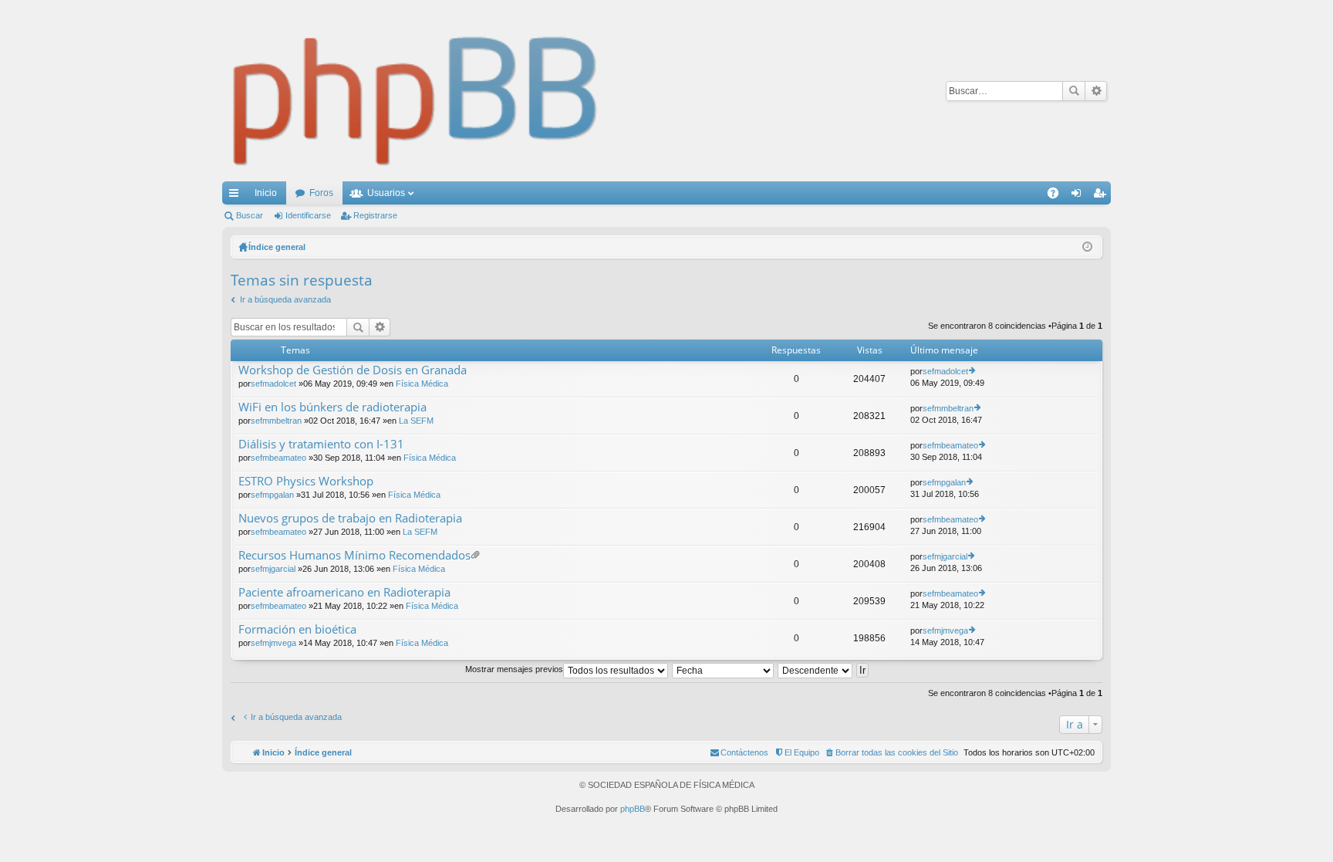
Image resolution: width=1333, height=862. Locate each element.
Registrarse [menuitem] (1102, 196)
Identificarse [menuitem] (1079, 196)
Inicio (266, 193)
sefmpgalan (272, 494)
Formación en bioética (297, 629)
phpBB (632, 808)
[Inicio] (415, 90)
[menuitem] (891, 752)
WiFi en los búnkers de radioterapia (332, 407)
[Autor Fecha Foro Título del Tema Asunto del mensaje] (723, 669)
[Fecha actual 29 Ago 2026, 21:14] (1087, 247)
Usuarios (386, 193)
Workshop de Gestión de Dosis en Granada (352, 370)
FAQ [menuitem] (1058, 196)
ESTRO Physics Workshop (305, 481)
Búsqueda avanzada (1095, 91)
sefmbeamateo (278, 457)
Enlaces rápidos (236, 196)
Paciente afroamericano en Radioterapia (344, 592)
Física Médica (422, 383)
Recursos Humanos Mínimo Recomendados (354, 555)
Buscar (1073, 91)
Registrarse (375, 215)
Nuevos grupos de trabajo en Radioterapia (350, 518)
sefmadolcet (273, 383)
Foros (321, 193)
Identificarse (308, 215)
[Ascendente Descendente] (816, 669)
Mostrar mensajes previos (514, 669)
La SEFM (416, 420)
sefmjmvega (273, 642)
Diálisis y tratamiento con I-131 (321, 444)
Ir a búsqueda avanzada (285, 299)
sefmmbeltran (276, 420)
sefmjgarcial (273, 568)
